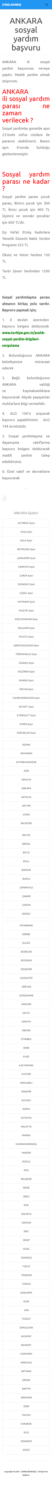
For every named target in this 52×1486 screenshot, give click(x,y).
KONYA (26, 1109)
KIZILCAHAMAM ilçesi (26, 619)
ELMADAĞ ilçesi (26, 584)
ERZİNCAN (26, 951)
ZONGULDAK (26, 1327)
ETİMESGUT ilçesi (26, 715)
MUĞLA (26, 1161)
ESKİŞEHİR (26, 969)
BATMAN (26, 1371)
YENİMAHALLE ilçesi (26, 654)
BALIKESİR (26, 823)
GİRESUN (26, 986)
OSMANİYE (26, 1441)
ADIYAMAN (26, 753)
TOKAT (26, 1266)
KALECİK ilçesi (26, 610)
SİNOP (26, 1240)
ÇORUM (26, 905)
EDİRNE (26, 934)
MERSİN (26, 1030)
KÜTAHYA (26, 1117)
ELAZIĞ (26, 943)
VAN (26, 1310)
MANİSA (26, 1135)
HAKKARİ (26, 1004)
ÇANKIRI (26, 896)
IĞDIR (26, 1406)
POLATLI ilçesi (26, 636)
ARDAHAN (26, 1397)
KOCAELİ (26, 1100)
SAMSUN (26, 1222)
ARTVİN (26, 805)
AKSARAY (26, 1336)
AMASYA (26, 779)
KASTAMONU (26, 1065)
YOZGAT (26, 1318)
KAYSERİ (26, 1074)
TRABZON (26, 1275)
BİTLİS (26, 852)
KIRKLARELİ (25, 1083)
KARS (26, 1056)
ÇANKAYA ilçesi (26, 566)
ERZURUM (26, 960)
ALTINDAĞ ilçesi (26, 523)
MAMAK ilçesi (26, 680)
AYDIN (26, 814)
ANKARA (26, 788)
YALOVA (26, 1415)
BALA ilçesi (26, 540)
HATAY (26, 1013)
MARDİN (26, 1152)
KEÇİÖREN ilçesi (26, 671)
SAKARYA (26, 1214)
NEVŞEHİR (26, 1179)
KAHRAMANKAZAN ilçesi (26, 698)
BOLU (26, 861)
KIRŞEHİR (26, 1091)
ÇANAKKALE (26, 887)
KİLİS (26, 1432)
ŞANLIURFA (26, 1292)
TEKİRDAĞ (26, 1257)
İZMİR (26, 1048)
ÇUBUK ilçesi (26, 575)
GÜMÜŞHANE (26, 995)
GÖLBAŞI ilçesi (26, 663)
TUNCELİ (26, 1284)
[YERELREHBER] (11, 4)
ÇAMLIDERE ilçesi (26, 558)
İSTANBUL (26, 1039)
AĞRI (26, 770)
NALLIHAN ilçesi (26, 628)
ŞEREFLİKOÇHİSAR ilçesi (26, 645)
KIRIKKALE (26, 1362)
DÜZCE (26, 1450)
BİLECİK (26, 835)
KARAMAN (26, 1353)
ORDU (26, 1196)
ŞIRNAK (26, 1380)
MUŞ (26, 1170)
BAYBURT (26, 1345)
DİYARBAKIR (26, 925)
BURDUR (26, 870)
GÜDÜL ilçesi (26, 593)
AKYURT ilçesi (26, 706)
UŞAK (26, 1301)
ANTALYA (26, 797)
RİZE (26, 1205)
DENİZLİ (26, 913)
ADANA (26, 744)
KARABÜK (26, 1423)
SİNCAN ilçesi (26, 689)
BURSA (26, 879)
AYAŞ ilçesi (26, 532)
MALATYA (26, 1126)
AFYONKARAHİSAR (26, 762)
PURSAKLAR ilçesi (26, 733)
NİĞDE (26, 1187)
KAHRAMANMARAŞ (26, 1144)
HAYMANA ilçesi (26, 601)
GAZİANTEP (26, 978)
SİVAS (26, 1249)
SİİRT (26, 1231)
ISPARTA (26, 1021)
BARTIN (26, 1388)
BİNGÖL (26, 844)
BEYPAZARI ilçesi (26, 549)
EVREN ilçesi (26, 724)
